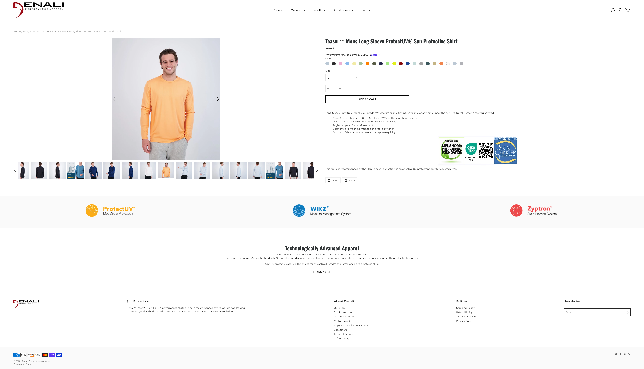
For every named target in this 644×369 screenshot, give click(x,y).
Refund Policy (464, 312)
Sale (364, 10)
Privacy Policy (464, 321)
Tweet (334, 180)
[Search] (620, 10)
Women (297, 10)
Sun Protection (343, 312)
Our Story (339, 307)
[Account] (613, 10)
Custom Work (342, 321)
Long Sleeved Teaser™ (36, 31)
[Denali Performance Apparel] (38, 10)
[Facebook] (620, 354)
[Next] (216, 99)
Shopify (30, 364)
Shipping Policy (465, 307)
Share (351, 180)
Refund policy (342, 338)
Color (328, 58)
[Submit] (627, 312)
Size (327, 70)
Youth (318, 10)
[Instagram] (625, 354)
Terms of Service (343, 334)
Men (277, 10)
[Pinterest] (629, 354)
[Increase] (339, 88)
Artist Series (341, 10)
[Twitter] (616, 354)
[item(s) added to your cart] (628, 10)
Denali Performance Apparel (35, 361)
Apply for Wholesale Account (351, 325)
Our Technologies (344, 316)
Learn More (322, 272)
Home (17, 31)
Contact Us (340, 329)
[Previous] (115, 99)
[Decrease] (327, 88)
